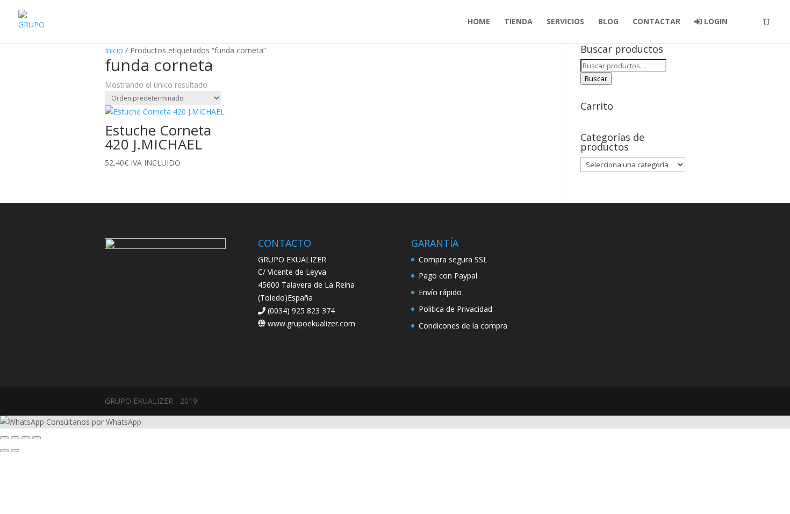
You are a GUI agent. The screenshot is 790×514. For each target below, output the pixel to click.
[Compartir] (25, 437)
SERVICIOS (565, 22)
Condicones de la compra (463, 325)
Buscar (596, 78)
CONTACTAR (656, 22)
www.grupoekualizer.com (310, 323)
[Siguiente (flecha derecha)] (15, 450)
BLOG (608, 22)
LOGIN (715, 22)
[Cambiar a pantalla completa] (15, 437)
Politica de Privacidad (455, 309)
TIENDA (518, 22)
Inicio (114, 50)
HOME (479, 22)
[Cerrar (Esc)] (36, 437)
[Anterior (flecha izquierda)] (4, 450)
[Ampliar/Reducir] (4, 437)
